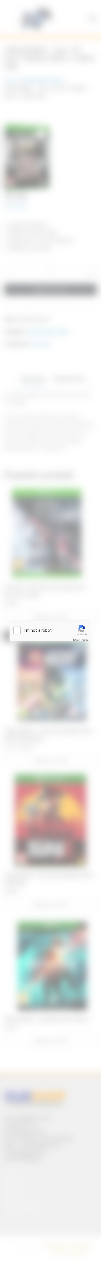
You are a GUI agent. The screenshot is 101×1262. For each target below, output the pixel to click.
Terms (85, 639)
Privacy (76, 639)
